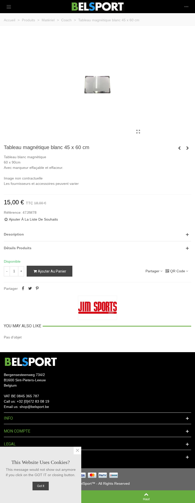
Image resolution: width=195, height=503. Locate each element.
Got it (40, 486)
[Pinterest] (37, 288)
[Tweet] (30, 288)
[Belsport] (97, 7)
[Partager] (23, 288)
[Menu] (8, 6)
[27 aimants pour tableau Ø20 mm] (179, 148)
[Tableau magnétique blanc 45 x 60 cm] (138, 132)
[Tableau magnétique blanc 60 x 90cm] (187, 148)
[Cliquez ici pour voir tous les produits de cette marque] (97, 308)
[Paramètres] (186, 6)
